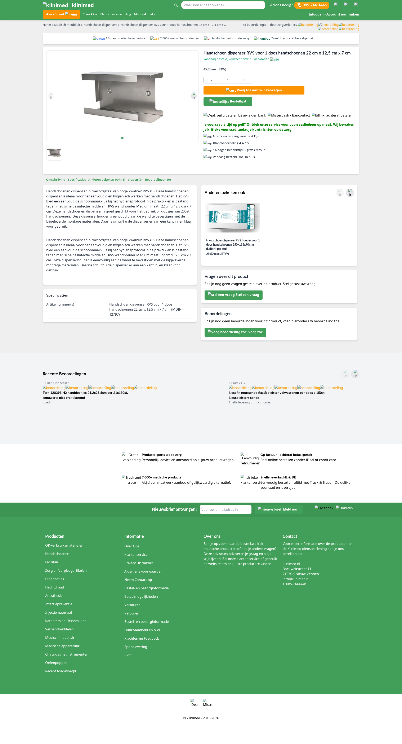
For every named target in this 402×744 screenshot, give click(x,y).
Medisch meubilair (60, 637)
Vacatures (132, 605)
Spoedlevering (135, 646)
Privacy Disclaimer (138, 563)
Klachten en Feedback (141, 638)
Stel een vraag (247, 295)
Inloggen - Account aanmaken (334, 14)
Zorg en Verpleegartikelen (66, 570)
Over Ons (90, 14)
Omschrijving (55, 179)
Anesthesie (54, 595)
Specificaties (77, 179)
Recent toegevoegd (60, 671)
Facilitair (51, 562)
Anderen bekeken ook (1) (106, 179)
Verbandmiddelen (59, 629)
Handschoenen (57, 553)
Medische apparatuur (62, 646)
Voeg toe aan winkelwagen (259, 90)
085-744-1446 (315, 5)
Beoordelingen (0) (158, 179)
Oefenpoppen (56, 662)
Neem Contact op (138, 579)
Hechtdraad (54, 587)
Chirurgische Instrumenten (66, 654)
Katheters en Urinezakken (65, 620)
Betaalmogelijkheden (141, 596)
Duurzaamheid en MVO (143, 630)
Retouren (131, 613)
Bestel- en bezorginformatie (146, 588)
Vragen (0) (135, 179)
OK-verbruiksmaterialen (64, 545)
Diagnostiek (54, 579)
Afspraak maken (145, 14)
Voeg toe (255, 332)
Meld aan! (291, 509)
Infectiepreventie (58, 604)
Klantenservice (111, 14)
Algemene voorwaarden (143, 571)
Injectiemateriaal (58, 612)
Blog (128, 14)
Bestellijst (237, 101)
